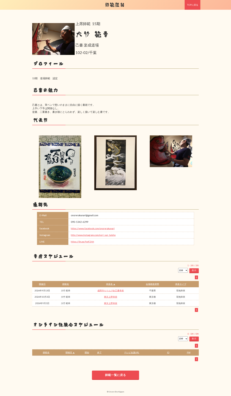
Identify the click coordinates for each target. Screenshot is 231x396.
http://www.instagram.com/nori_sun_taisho (93, 235)
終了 (99, 352)
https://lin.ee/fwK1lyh (82, 241)
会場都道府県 (152, 284)
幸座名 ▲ (110, 284)
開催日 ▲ (70, 352)
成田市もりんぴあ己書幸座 (110, 290)
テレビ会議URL (131, 352)
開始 (87, 352)
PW (188, 352)
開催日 (42, 284)
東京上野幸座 (110, 296)
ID (168, 352)
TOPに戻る (192, 4)
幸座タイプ (180, 284)
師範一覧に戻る (115, 375)
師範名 (65, 284)
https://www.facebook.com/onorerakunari (93, 228)
